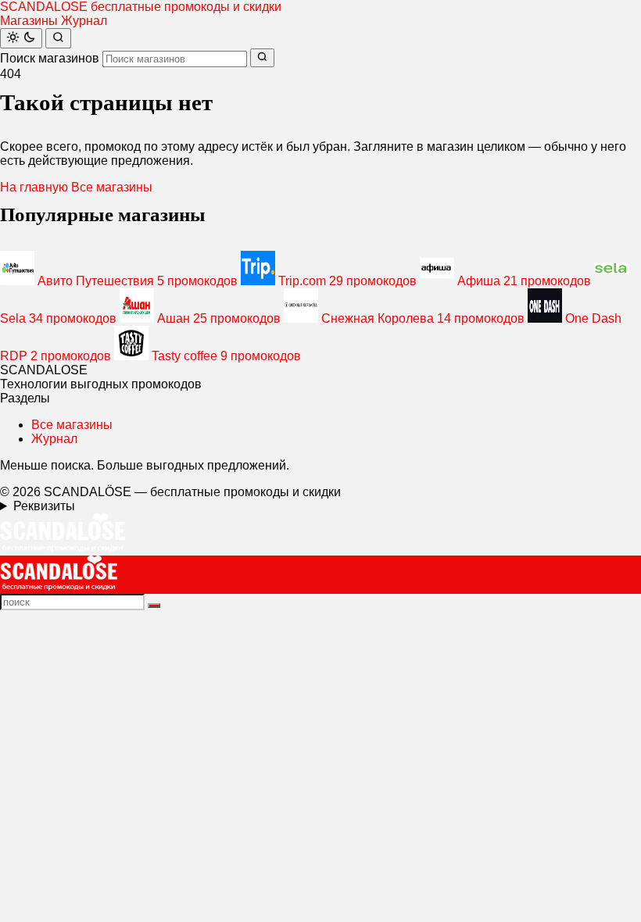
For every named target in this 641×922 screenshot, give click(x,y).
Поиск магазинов (49, 58)
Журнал (84, 20)
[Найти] (58, 38)
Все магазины (111, 187)
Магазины (29, 20)
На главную (34, 187)
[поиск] (154, 605)
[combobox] (174, 59)
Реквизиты (44, 506)
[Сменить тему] (21, 38)
